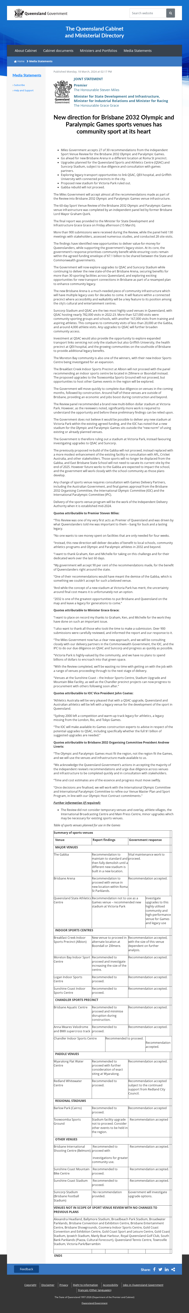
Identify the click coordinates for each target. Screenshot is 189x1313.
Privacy (63, 1285)
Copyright (30, 1285)
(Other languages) (94, 1290)
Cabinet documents (58, 50)
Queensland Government (94, 1303)
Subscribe (19, 85)
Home (21, 61)
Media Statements (138, 50)
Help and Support (24, 90)
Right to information (85, 1285)
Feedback (26, 1269)
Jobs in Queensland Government (143, 1285)
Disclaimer (47, 1285)
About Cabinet (26, 50)
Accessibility (110, 1285)
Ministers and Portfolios (98, 50)
